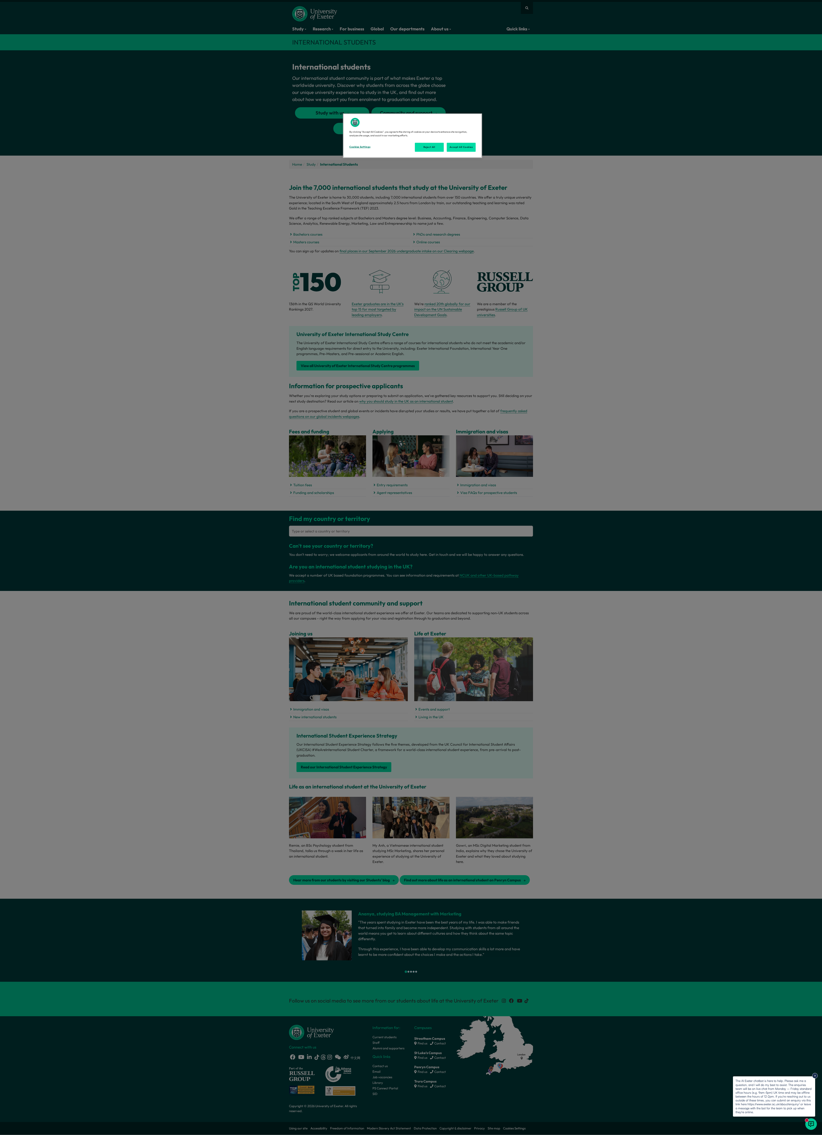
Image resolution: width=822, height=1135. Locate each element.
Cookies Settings (359, 146)
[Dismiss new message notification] (815, 1075)
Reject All (429, 147)
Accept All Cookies (461, 147)
